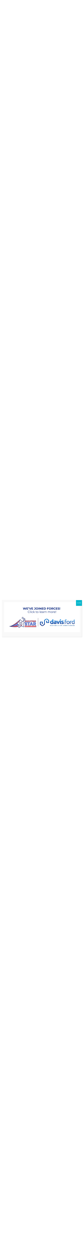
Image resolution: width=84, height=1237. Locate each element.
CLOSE (79, 603)
